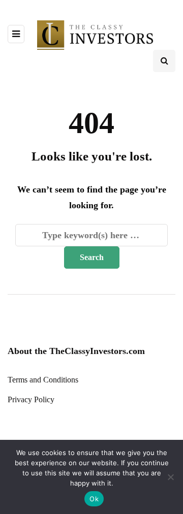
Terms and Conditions (43, 379)
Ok (94, 499)
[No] (170, 477)
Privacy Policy (31, 399)
